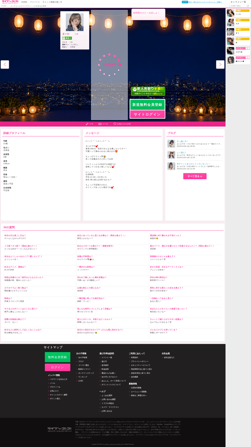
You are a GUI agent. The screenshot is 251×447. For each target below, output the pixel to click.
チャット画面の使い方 (52, 2)
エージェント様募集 (139, 392)
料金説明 (105, 369)
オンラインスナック (86, 373)
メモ (91, 124)
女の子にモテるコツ (109, 377)
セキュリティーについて (140, 365)
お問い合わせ (107, 411)
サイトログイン (147, 114)
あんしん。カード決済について (114, 381)
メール (105, 124)
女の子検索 (82, 357)
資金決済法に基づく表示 (140, 373)
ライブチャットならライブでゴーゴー (113, 444)
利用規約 (134, 357)
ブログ (81, 361)
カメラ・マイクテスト (110, 407)
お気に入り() (124, 124)
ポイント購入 (55, 399)
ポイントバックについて (111, 384)
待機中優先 (236, 6)
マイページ (35, 2)
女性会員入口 (169, 357)
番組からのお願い (108, 373)
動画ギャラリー (84, 369)
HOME (24, 2)
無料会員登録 (57, 357)
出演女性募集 (136, 388)
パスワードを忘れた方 (58, 379)
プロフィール (55, 387)
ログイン (57, 367)
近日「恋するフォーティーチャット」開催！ (205, 2)
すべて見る (195, 176)
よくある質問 (107, 395)
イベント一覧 (107, 357)
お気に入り (54, 391)
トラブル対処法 (108, 403)
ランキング (82, 377)
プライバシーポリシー (139, 361)
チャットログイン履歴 (58, 395)
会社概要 (134, 377)
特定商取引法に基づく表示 (141, 369)
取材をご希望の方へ (139, 395)
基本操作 (105, 365)
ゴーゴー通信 (83, 365)
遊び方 (104, 361)
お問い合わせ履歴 (108, 399)
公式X (80, 381)
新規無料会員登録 (147, 105)
